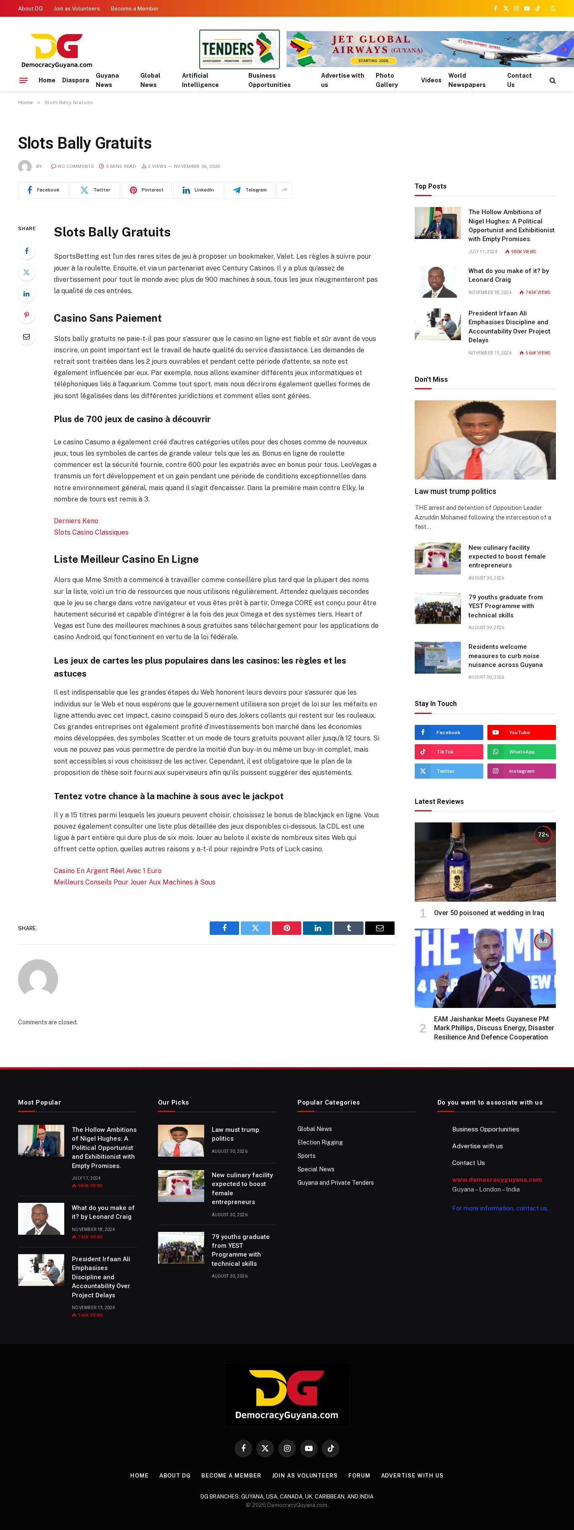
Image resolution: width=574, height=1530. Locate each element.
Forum (359, 1475)
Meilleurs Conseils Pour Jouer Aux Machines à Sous (135, 882)
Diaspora (75, 80)
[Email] (26, 336)
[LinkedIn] (26, 293)
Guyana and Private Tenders (336, 1182)
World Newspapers (467, 80)
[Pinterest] (26, 315)
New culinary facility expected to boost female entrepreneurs (507, 556)
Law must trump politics (455, 491)
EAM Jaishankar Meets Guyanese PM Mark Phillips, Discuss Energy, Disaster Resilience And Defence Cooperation (494, 1028)
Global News (150, 80)
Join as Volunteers (77, 8)
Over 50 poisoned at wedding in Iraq (489, 913)
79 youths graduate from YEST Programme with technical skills (506, 606)
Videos (431, 80)
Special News (316, 1169)
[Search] (552, 80)
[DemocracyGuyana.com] (102, 50)
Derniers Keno (76, 521)
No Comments (76, 166)
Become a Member (135, 8)
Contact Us (519, 80)
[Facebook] (26, 250)
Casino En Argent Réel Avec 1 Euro (108, 871)
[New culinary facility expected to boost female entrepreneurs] (438, 559)
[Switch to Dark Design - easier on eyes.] (552, 8)
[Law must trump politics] (485, 440)
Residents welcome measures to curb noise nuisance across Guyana (506, 656)
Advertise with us (342, 80)
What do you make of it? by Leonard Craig (509, 275)
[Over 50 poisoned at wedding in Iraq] (485, 862)
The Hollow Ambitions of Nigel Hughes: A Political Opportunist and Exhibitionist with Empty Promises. (512, 225)
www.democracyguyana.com (497, 1179)
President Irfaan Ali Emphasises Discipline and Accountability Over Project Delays (509, 327)
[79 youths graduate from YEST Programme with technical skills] (438, 608)
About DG (30, 8)
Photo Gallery (387, 80)
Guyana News (107, 80)
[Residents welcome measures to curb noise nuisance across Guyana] (438, 658)
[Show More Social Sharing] (284, 190)
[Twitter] (26, 272)
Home (47, 80)
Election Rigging (320, 1142)
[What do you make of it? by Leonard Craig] (438, 282)
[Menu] (23, 80)
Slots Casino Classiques (91, 532)
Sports (307, 1155)
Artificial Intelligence (200, 80)
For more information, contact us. (500, 1208)
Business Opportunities (269, 80)
